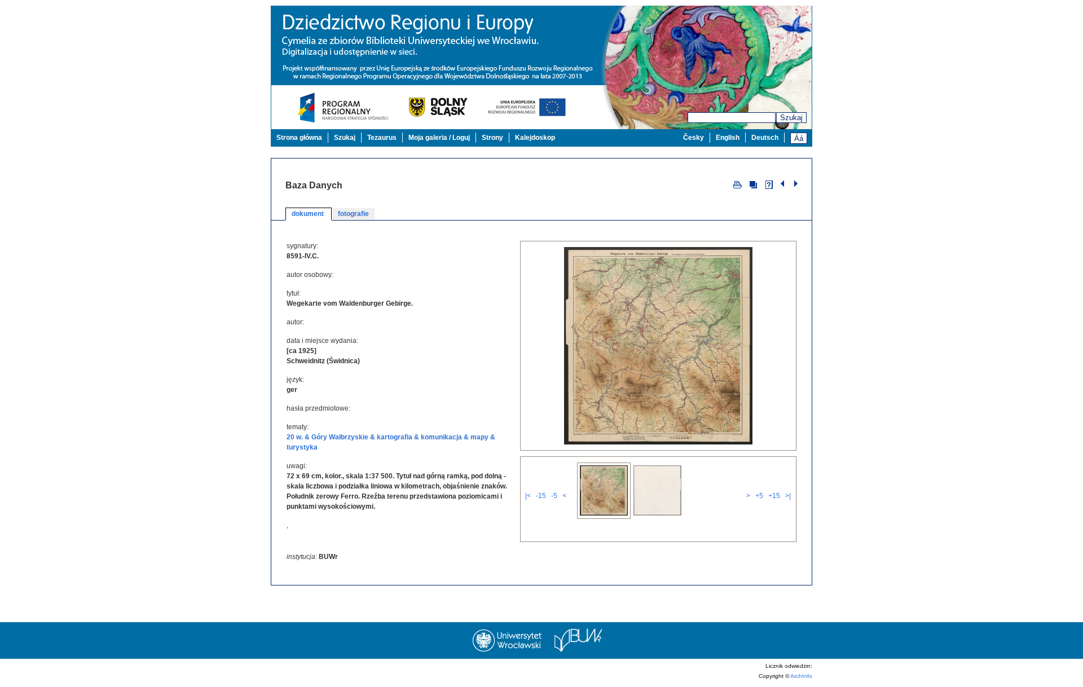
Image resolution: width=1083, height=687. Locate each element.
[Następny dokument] (796, 184)
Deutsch (764, 138)
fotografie (353, 214)
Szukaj (791, 117)
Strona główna (299, 138)
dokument (308, 214)
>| (788, 496)
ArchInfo (801, 676)
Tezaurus (382, 138)
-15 (541, 496)
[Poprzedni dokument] (784, 184)
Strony (492, 138)
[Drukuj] (737, 184)
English (727, 138)
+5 (759, 496)
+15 (774, 496)
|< (528, 496)
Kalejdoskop (535, 138)
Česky (693, 138)
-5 (554, 496)
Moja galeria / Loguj (439, 138)
